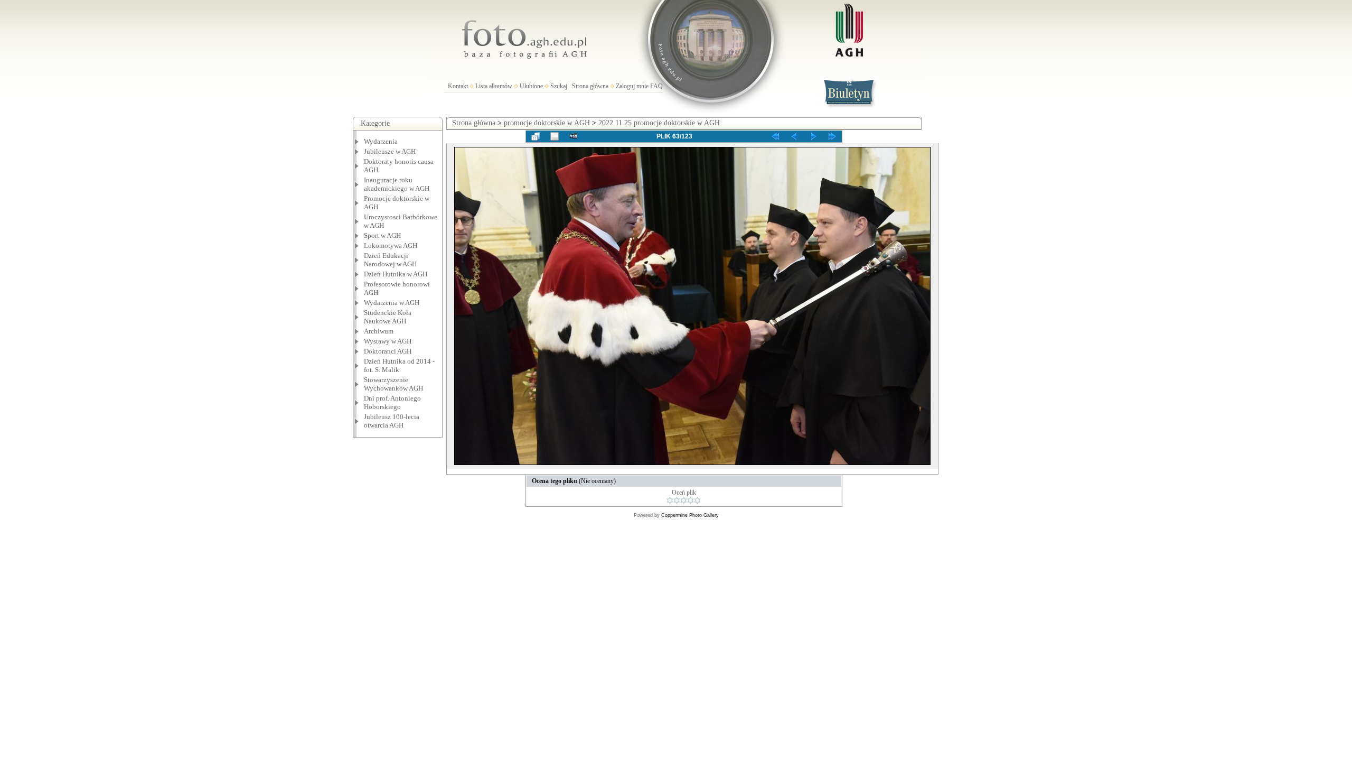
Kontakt (458, 86)
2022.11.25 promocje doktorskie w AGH (659, 123)
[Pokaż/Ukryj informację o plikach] (554, 136)
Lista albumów (493, 86)
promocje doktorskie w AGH (547, 123)
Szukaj (558, 86)
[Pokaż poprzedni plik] (794, 136)
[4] (690, 500)
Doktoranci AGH (387, 351)
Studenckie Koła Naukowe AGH (387, 317)
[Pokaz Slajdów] (573, 136)
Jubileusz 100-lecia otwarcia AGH (391, 421)
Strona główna (590, 86)
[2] (676, 500)
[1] (669, 500)
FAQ (656, 86)
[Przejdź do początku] (775, 136)
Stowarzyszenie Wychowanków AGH (393, 384)
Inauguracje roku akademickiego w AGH (396, 184)
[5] (697, 500)
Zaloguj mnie (632, 86)
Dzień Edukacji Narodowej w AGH (390, 260)
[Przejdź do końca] (832, 136)
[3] (683, 500)
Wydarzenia (381, 141)
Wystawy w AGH (387, 341)
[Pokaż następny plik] (813, 136)
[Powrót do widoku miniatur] (535, 136)
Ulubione (531, 86)
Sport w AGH (382, 235)
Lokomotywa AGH (390, 245)
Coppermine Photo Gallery (690, 515)
